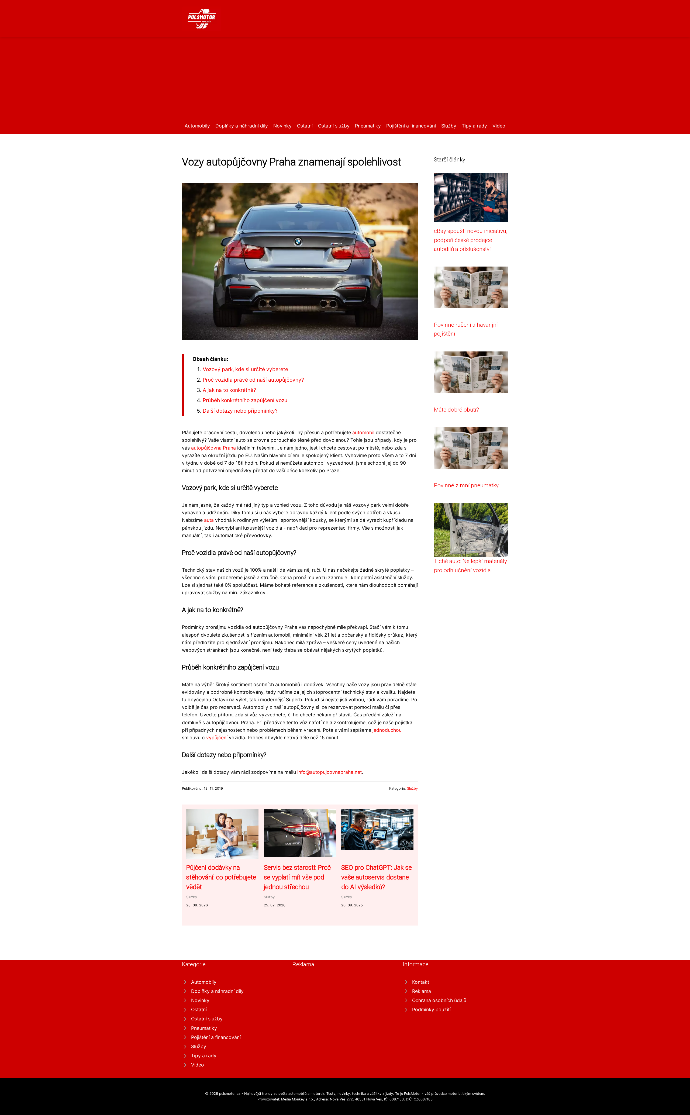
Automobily (197, 126)
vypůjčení (216, 737)
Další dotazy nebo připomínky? (240, 411)
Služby (448, 126)
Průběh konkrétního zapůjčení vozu (245, 400)
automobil (363, 432)
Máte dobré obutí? (456, 409)
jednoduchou (387, 730)
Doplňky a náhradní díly (241, 126)
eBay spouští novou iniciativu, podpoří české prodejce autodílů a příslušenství (470, 240)
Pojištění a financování (411, 126)
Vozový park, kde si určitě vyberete (245, 369)
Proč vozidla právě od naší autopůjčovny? (253, 380)
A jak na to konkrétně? (229, 390)
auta (209, 520)
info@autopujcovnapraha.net (329, 772)
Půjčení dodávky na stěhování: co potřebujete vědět (221, 877)
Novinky (282, 126)
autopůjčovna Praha (213, 448)
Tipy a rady (474, 126)
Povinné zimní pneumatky (466, 485)
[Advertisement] (345, 81)
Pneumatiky (368, 126)
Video (498, 126)
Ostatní (305, 126)
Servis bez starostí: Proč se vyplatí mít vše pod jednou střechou (297, 877)
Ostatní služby (334, 126)
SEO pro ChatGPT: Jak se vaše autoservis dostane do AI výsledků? (376, 877)
